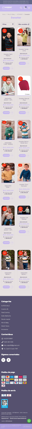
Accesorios (4, 329)
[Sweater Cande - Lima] (28, 63)
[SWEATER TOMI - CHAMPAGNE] (12, 198)
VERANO (20, 14)
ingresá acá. (5, 418)
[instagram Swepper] (3, 360)
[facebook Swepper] (9, 360)
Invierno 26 (4, 309)
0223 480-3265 (8, 342)
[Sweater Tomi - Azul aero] (28, 197)
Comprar (7, 68)
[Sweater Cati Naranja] (28, 231)
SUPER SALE (5, 306)
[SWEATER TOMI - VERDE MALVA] (12, 155)
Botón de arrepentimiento (18, 418)
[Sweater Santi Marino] (12, 68)
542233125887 (8, 338)
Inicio (4, 14)
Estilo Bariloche (6, 316)
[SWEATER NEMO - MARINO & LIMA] (12, 287)
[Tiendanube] (6, 421)
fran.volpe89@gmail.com (12, 345)
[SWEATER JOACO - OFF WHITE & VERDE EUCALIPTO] (12, 112)
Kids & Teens (5, 326)
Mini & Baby (11, 14)
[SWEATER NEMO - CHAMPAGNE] (28, 287)
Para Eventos (5, 312)
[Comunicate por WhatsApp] (29, 421)
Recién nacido (5, 319)
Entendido (26, 426)
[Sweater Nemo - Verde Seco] (28, 155)
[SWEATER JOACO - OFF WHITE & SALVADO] (12, 242)
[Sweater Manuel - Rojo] (28, 112)
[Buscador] (21, 7)
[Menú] (29, 7)
